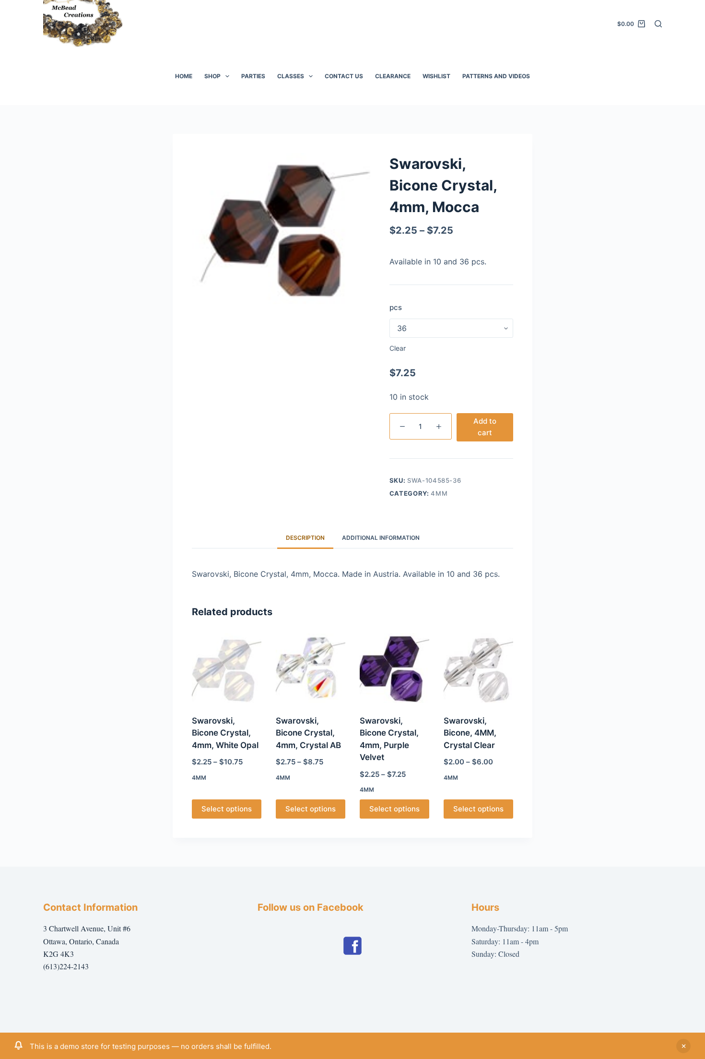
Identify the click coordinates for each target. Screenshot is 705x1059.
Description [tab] (305, 537)
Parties (253, 76)
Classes (290, 76)
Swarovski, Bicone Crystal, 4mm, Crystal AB (308, 733)
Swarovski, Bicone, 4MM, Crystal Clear (470, 733)
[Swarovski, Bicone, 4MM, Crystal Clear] (478, 668)
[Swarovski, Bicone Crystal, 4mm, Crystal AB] (310, 668)
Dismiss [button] (683, 1046)
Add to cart (484, 427)
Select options (226, 808)
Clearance (393, 76)
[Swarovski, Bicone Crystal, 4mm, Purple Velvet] (394, 668)
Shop (212, 76)
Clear (397, 348)
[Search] (658, 23)
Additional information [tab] (381, 537)
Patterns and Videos (496, 76)
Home (183, 76)
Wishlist (436, 76)
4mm (439, 493)
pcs (395, 307)
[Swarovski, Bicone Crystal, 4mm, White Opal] (226, 668)
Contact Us (344, 76)
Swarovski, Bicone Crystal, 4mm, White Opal (225, 733)
